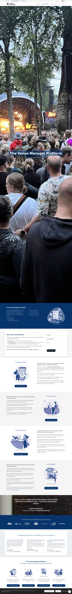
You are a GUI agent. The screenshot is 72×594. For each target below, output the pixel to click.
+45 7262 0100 (23, 0)
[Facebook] (7, 1)
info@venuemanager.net (15, 0)
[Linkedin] (8, 1)
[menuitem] (38, 4)
